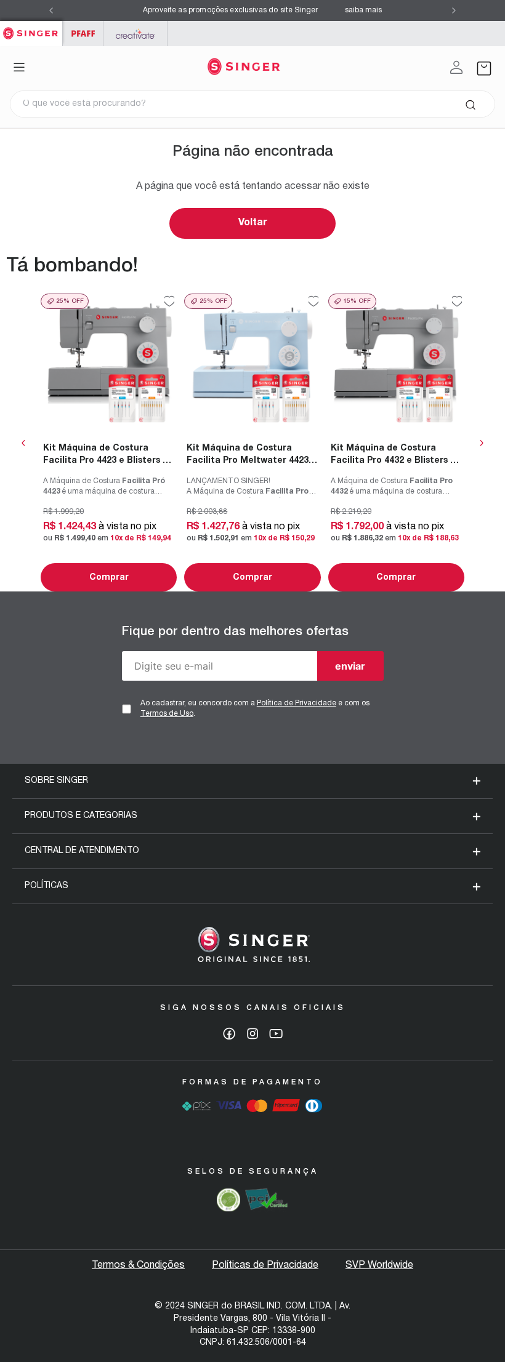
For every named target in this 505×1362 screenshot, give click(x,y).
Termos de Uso (166, 713)
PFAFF (82, 34)
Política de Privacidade (296, 703)
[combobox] (252, 104)
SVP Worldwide (379, 1265)
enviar (350, 666)
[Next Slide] (453, 10)
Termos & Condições (138, 1265)
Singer (31, 27)
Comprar (109, 578)
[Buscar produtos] (470, 104)
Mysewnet (135, 34)
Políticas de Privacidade (265, 1265)
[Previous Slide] (51, 10)
